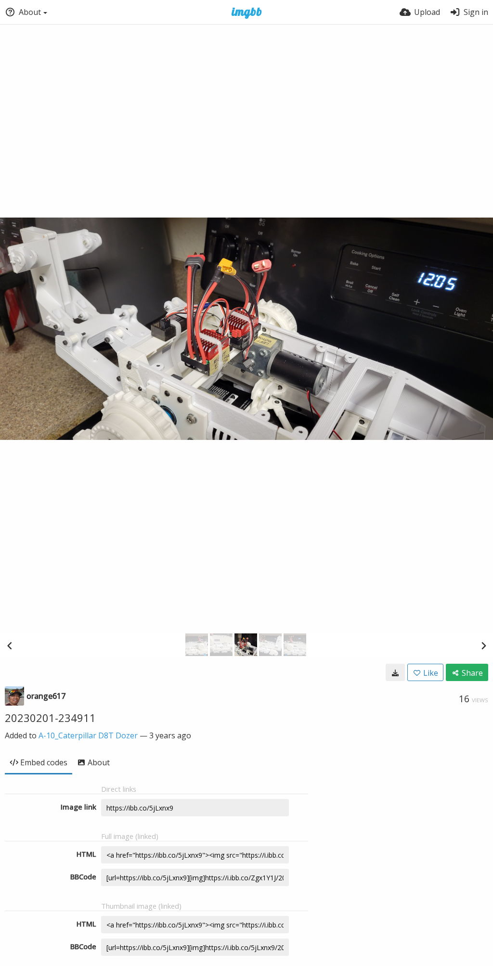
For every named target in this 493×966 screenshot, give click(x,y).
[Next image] (483, 645)
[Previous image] (9, 645)
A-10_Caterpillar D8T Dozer (88, 735)
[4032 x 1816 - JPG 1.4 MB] (395, 672)
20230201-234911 (50, 717)
